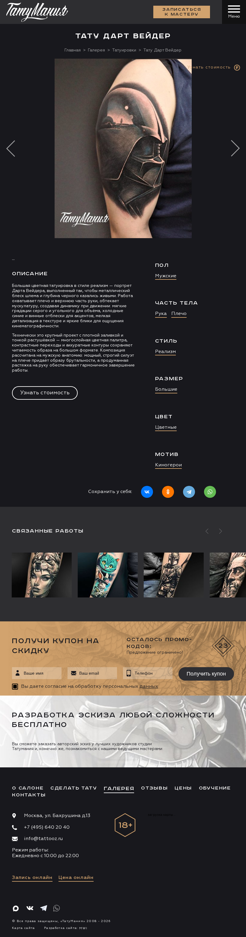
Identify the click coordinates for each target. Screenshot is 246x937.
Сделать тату (73, 788)
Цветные (166, 427)
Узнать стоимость (45, 393)
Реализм (165, 351)
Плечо (179, 313)
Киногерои (168, 465)
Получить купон (206, 674)
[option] (123, 283)
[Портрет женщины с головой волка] (43, 575)
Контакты (29, 795)
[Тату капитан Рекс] (174, 575)
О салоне (28, 788)
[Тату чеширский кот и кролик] (108, 575)
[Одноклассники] (168, 492)
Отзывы (154, 788)
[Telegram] (189, 492)
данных (149, 686)
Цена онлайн (76, 877)
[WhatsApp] (210, 492)
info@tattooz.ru (43, 838)
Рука (161, 313)
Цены (183, 788)
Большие (166, 389)
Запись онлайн (32, 877)
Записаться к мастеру (181, 12)
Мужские (165, 276)
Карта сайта (23, 928)
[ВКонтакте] (147, 492)
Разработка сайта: (65, 928)
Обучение (215, 788)
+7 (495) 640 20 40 (47, 827)
